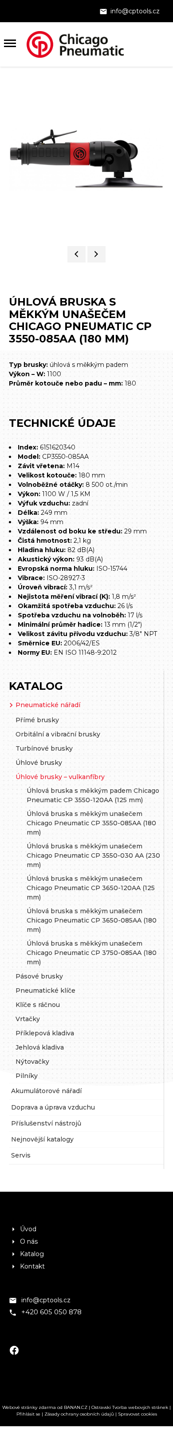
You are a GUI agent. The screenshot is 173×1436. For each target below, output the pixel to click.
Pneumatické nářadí (48, 705)
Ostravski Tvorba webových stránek (129, 1407)
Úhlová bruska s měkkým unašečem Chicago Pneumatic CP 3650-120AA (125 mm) (91, 888)
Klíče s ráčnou (38, 1005)
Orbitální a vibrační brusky (58, 734)
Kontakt (32, 1266)
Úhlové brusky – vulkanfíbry (60, 777)
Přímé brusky (37, 720)
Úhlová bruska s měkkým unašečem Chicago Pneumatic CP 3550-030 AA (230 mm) (93, 855)
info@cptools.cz (135, 11)
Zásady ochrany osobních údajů (79, 1414)
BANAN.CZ (75, 1407)
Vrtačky (28, 1019)
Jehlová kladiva (40, 1047)
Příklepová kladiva (45, 1033)
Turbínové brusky (44, 748)
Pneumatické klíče (45, 990)
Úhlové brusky (39, 763)
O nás (29, 1241)
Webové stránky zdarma (29, 1407)
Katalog (36, 686)
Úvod (28, 1229)
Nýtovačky (32, 1062)
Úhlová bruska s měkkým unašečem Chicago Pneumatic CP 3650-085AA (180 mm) (92, 920)
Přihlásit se (28, 1414)
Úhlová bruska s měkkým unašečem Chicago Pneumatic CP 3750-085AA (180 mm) (92, 952)
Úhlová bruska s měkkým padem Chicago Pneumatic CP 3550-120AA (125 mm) (93, 795)
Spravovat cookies (137, 1414)
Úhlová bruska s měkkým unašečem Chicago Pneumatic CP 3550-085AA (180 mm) (91, 823)
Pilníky (27, 1076)
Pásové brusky (39, 976)
